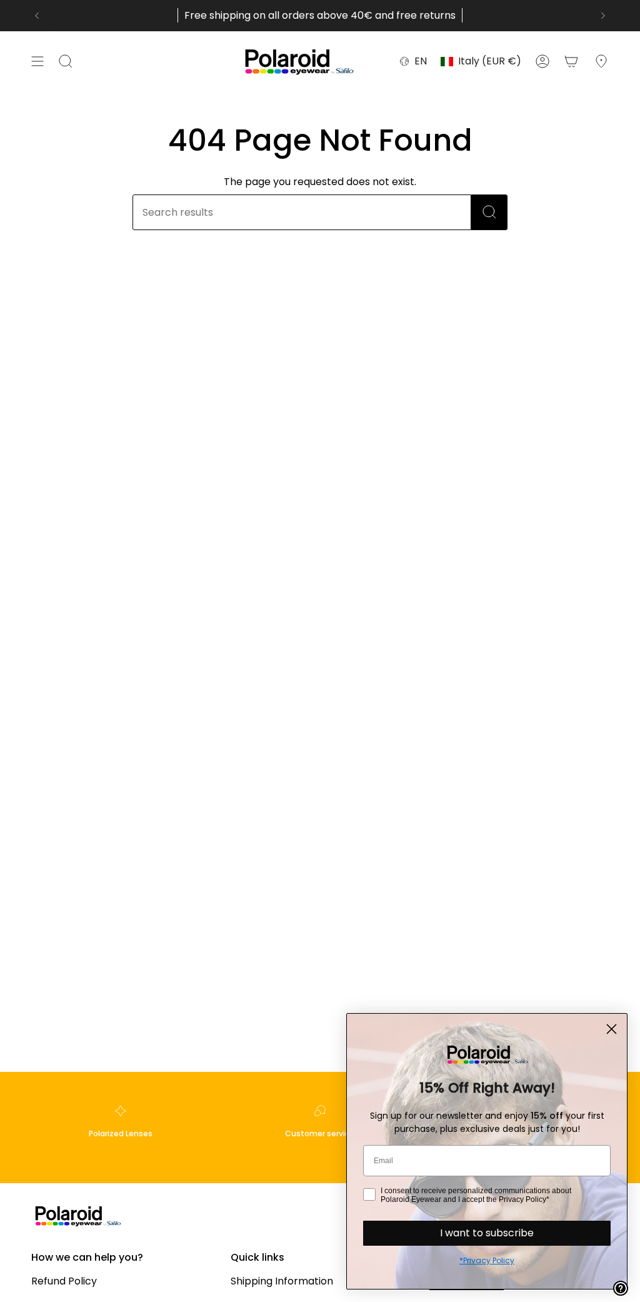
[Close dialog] (611, 1029)
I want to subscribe (487, 1233)
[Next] (603, 15)
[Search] (489, 212)
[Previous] (36, 15)
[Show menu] (37, 61)
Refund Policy (64, 1281)
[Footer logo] (78, 1215)
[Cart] (571, 61)
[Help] (620, 1288)
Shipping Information (282, 1281)
